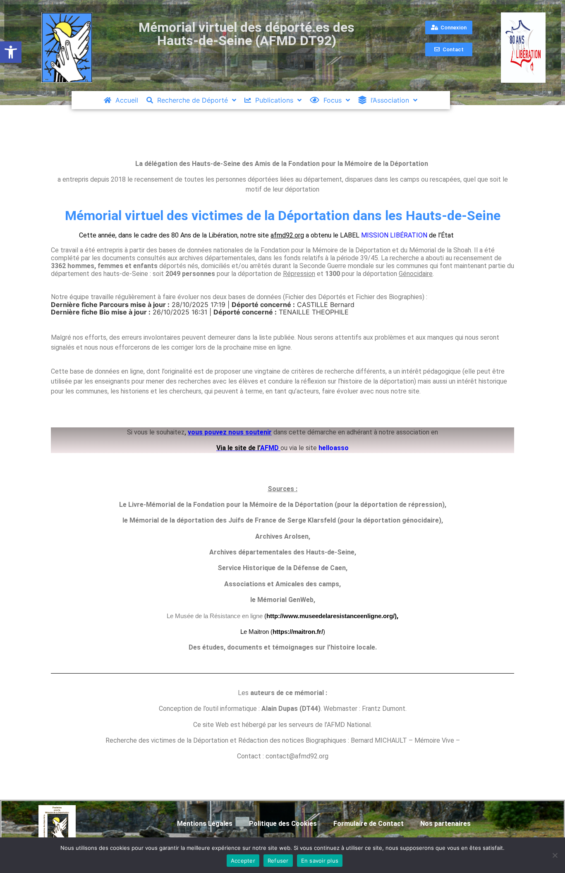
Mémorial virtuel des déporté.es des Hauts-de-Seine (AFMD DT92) (246, 33)
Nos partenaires (445, 823)
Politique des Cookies (283, 823)
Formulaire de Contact (368, 823)
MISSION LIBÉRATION (394, 235)
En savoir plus (320, 860)
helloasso (333, 448)
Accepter (243, 860)
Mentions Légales (204, 823)
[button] (11, 52)
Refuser (278, 860)
